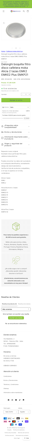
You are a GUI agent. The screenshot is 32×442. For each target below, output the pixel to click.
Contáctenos (8, 376)
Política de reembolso (19, 430)
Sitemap (6, 388)
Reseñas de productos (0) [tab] (9, 304)
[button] (4, 11)
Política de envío (9, 435)
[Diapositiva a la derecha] (20, 48)
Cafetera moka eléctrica (14, 51)
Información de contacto (22, 435)
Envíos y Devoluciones (11, 380)
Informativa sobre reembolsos (13, 392)
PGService (14, 427)
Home (3, 51)
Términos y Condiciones (11, 384)
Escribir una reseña (16, 318)
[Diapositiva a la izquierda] (12, 48)
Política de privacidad (10, 432)
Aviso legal (17, 438)
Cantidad (3, 94)
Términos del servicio (23, 432)
